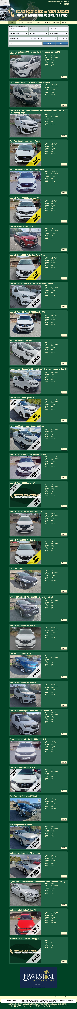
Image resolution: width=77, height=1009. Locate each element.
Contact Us (64, 22)
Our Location (56, 22)
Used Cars (20, 22)
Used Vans (29, 22)
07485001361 (65, 4)
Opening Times (47, 22)
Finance (38, 22)
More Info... (64, 76)
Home (12, 22)
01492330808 (65, 3)
